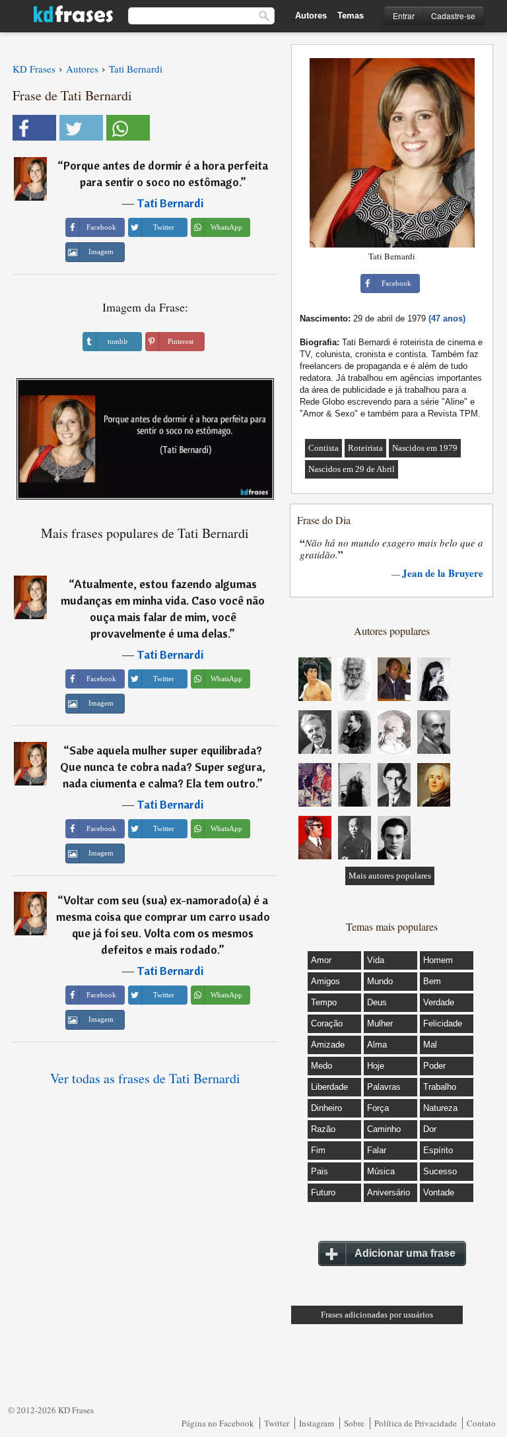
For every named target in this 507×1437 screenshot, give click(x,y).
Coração (327, 1023)
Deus (377, 1002)
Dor (429, 1129)
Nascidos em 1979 (424, 448)
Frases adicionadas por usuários (377, 1315)
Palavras (384, 1087)
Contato (481, 1423)
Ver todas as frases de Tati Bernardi (145, 1078)
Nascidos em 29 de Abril (351, 469)
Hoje (375, 1066)
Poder (434, 1066)
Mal (430, 1045)
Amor (321, 960)
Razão (323, 1129)
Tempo (324, 1002)
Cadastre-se (453, 15)
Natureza (440, 1108)
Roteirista (365, 448)
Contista (323, 448)
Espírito (438, 1150)
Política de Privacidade (415, 1423)
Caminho (384, 1129)
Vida (375, 960)
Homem (438, 960)
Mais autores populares (390, 876)
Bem (432, 981)
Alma (377, 1045)
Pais (319, 1171)
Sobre (354, 1423)
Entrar (404, 15)
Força (378, 1108)
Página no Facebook (218, 1423)
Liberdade (329, 1087)
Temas (350, 15)
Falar (376, 1150)
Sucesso (440, 1171)
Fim (318, 1150)
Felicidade (442, 1023)
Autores (311, 15)
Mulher (380, 1023)
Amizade (328, 1045)
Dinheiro (326, 1108)
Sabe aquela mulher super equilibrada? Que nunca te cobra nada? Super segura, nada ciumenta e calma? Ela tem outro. (162, 767)
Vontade (438, 1192)
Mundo (380, 981)
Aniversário (388, 1192)
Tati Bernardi (170, 203)
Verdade (438, 1002)
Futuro (323, 1192)
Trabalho (439, 1087)
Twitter (276, 1423)
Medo (321, 1066)
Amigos (325, 981)
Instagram (316, 1423)
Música (381, 1171)
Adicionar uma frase (405, 1253)
